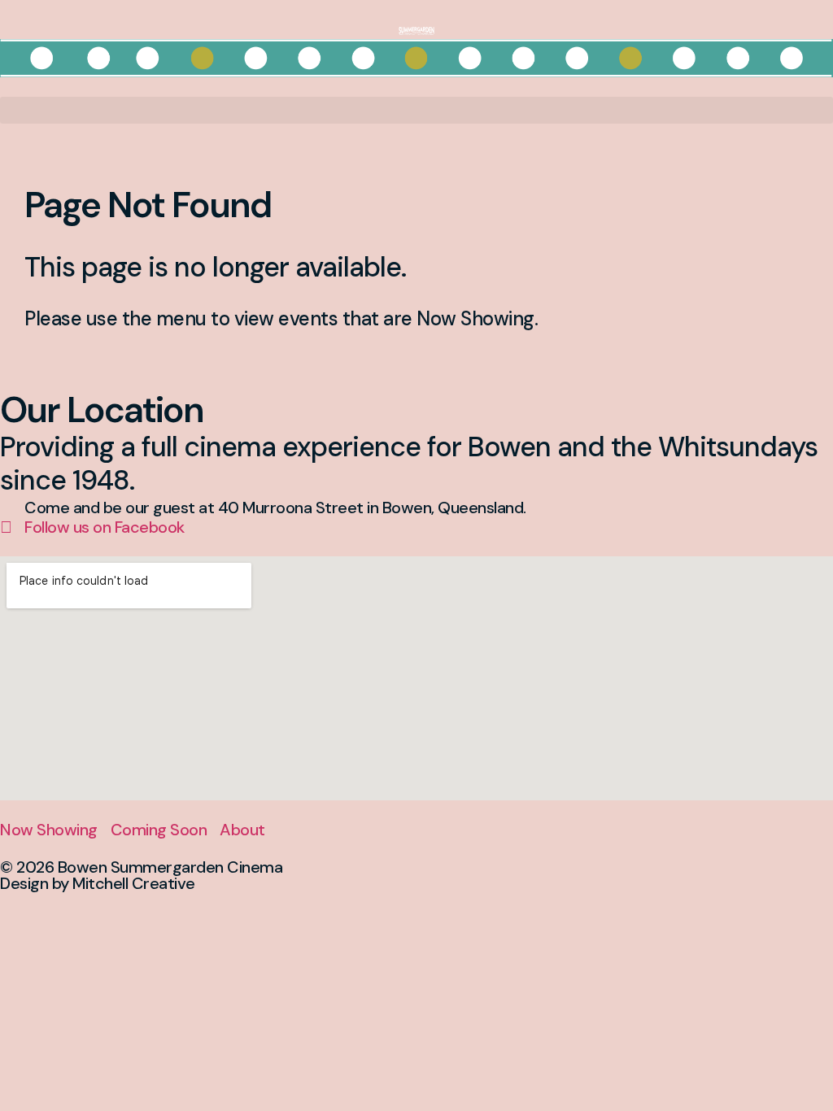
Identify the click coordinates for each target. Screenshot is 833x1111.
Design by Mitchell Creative (97, 883)
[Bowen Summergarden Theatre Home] (416, 29)
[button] (416, 110)
